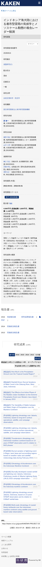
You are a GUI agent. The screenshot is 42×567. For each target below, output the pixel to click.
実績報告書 (11, 317)
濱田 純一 (7, 172)
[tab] (22, 344)
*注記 (10, 203)
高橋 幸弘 (7, 167)
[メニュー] (39, 2)
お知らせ (4, 548)
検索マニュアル (7, 540)
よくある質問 (6, 544)
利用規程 (4, 552)
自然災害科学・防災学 (12, 98)
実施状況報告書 (13, 326)
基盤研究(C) (8, 64)
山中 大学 (7, 145)
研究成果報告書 (27, 317)
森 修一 (6, 121)
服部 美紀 (7, 137)
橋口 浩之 (7, 161)
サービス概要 (6, 537)
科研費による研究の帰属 (10, 556)
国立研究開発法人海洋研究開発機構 (17, 109)
